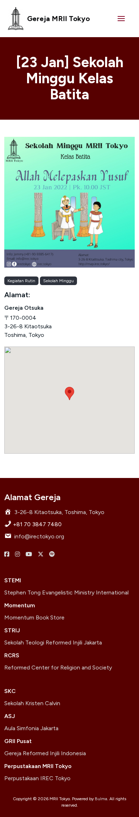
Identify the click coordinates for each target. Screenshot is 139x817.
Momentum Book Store (34, 617)
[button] (121, 18)
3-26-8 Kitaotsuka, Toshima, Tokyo (59, 512)
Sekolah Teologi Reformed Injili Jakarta (53, 642)
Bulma (101, 798)
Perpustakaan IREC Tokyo (37, 778)
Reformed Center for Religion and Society (58, 667)
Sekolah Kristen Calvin (32, 703)
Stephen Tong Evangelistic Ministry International (66, 592)
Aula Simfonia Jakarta (31, 728)
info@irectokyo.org (39, 536)
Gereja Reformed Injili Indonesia (45, 753)
